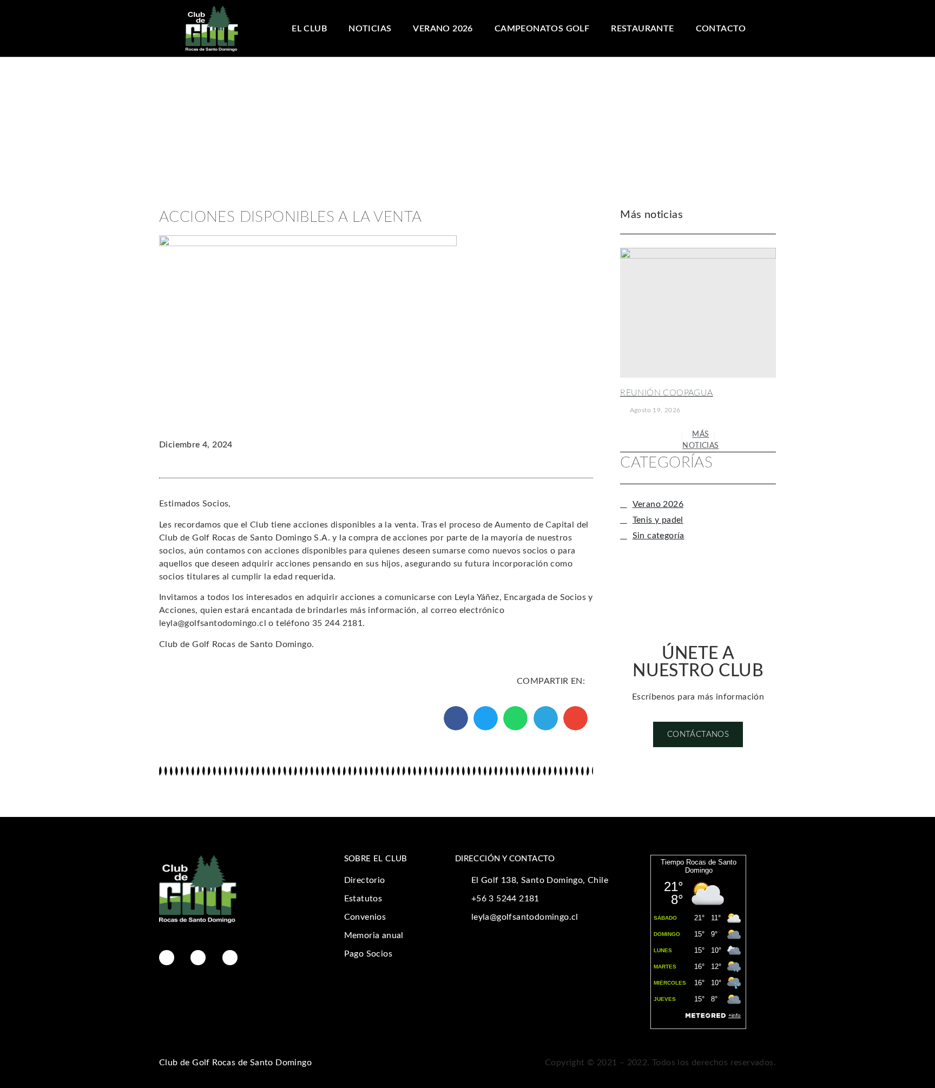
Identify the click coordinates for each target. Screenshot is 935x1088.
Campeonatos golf (542, 28)
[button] (456, 718)
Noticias (369, 28)
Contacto (721, 28)
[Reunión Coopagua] (698, 313)
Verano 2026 (442, 28)
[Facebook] (166, 957)
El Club (309, 28)
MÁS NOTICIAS (700, 440)
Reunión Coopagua (666, 392)
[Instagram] (198, 957)
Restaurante (642, 28)
